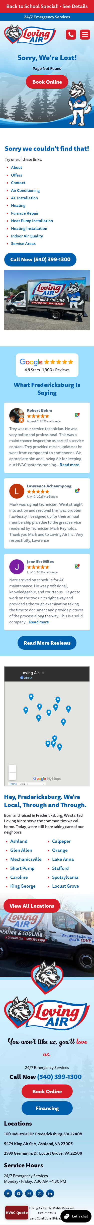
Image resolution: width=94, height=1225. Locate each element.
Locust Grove (65, 886)
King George (23, 886)
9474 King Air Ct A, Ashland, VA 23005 (38, 1144)
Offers (16, 175)
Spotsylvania (65, 877)
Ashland (18, 841)
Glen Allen (21, 850)
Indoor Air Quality (27, 236)
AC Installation (24, 198)
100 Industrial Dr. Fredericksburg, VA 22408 (43, 1134)
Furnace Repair (25, 213)
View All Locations (32, 906)
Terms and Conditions (37, 1218)
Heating (18, 205)
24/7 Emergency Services (47, 17)
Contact (18, 183)
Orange (60, 850)
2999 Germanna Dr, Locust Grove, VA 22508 (43, 1153)
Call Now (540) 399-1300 (40, 259)
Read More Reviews (47, 643)
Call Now (46, 1076)
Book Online (47, 82)
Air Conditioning (25, 190)
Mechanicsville (26, 859)
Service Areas (23, 243)
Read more (69, 465)
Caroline (19, 877)
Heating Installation (29, 228)
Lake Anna (63, 859)
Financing (47, 1108)
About (16, 167)
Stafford (60, 868)
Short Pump (22, 868)
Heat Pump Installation (32, 221)
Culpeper (61, 841)
